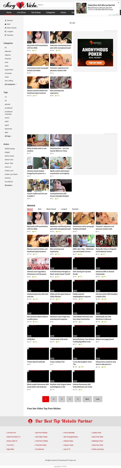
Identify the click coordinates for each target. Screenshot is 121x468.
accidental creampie (8, 113)
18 (6, 97)
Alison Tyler (9, 163)
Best (8, 24)
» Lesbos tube (96, 433)
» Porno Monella (68, 433)
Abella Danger (10, 149)
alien (6, 132)
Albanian (8, 51)
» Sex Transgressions (70, 437)
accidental (8, 108)
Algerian (8, 55)
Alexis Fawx (9, 160)
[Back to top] (113, 460)
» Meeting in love (97, 441)
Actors (63, 12)
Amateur (8, 59)
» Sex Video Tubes (40, 437)
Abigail (7, 152)
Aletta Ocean (9, 156)
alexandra (8, 129)
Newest (10, 20)
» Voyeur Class (68, 445)
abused (7, 104)
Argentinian (9, 70)
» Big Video (10, 449)
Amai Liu (8, 167)
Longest (10, 31)
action (7, 118)
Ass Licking (9, 81)
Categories (50, 12)
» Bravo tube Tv (11, 441)
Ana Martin (9, 182)
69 (6, 48)
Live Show (21, 12)
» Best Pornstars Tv (13, 437)
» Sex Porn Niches (40, 433)
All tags (8, 136)
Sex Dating (35, 12)
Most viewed (11, 28)
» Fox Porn (10, 445)
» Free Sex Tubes (40, 445)
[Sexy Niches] (21, 5)
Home (8, 12)
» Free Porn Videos (41, 441)
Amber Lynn (9, 171)
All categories (10, 84)
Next (87, 399)
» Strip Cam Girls (97, 445)
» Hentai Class (68, 441)
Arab (6, 66)
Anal (6, 62)
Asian (7, 77)
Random (10, 35)
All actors (8, 185)
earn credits (57, 466)
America (8, 178)
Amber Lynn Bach (11, 174)
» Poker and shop (97, 449)
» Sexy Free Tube (97, 437)
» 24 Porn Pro (11, 433)
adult (7, 121)
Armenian (8, 73)
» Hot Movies (39, 449)
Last (97, 399)
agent (7, 125)
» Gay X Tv (66, 449)
